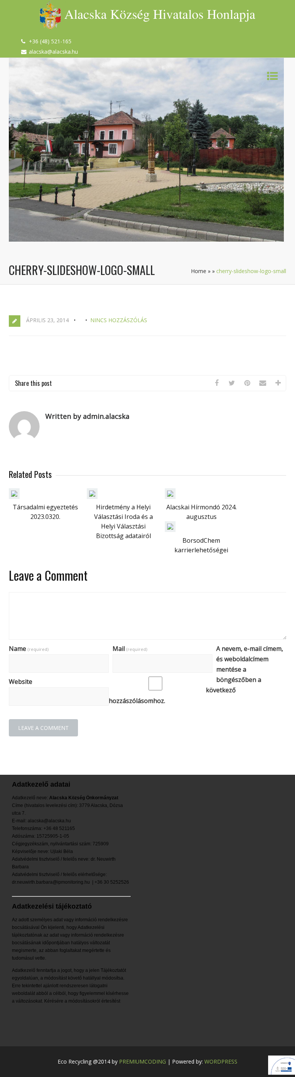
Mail (130, 648)
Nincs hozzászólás (118, 320)
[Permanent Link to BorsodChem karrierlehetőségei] (170, 529)
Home (198, 271)
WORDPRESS (220, 1061)
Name (28, 648)
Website (20, 681)
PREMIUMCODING (142, 1061)
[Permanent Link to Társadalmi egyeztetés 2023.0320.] (14, 496)
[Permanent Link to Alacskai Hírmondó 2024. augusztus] (170, 496)
